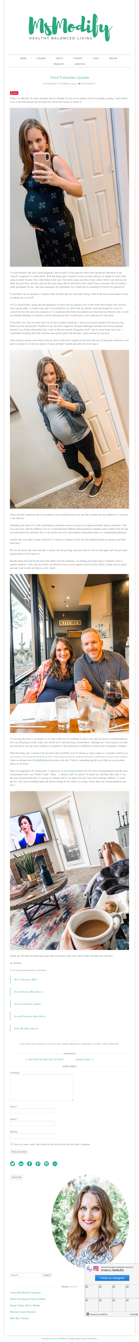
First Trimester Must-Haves (28, 991)
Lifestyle (80, 64)
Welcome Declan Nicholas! (23, 1311)
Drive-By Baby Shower (26, 1028)
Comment (14, 1072)
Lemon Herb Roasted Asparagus (25, 1292)
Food (96, 58)
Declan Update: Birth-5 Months (25, 1305)
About (59, 58)
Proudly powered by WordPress (54, 1338)
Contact (78, 58)
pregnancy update (91, 1044)
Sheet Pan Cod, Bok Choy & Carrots (44, 1059)
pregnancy (75, 1044)
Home (23, 58)
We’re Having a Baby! (26, 979)
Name (13, 1106)
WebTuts (93, 1338)
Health (113, 58)
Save (15, 93)
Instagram (34, 294)
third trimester (110, 1044)
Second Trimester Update (27, 1003)
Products (59, 64)
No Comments (87, 84)
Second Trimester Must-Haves (30, 1016)
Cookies (41, 58)
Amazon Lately (84, 1059)
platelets (78, 304)
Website (13, 1131)
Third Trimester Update (69, 77)
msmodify (52, 84)
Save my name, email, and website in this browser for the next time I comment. (52, 1144)
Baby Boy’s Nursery (19, 1318)
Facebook (43, 756)
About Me (16, 1177)
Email (14, 1119)
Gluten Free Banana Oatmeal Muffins (28, 1298)
